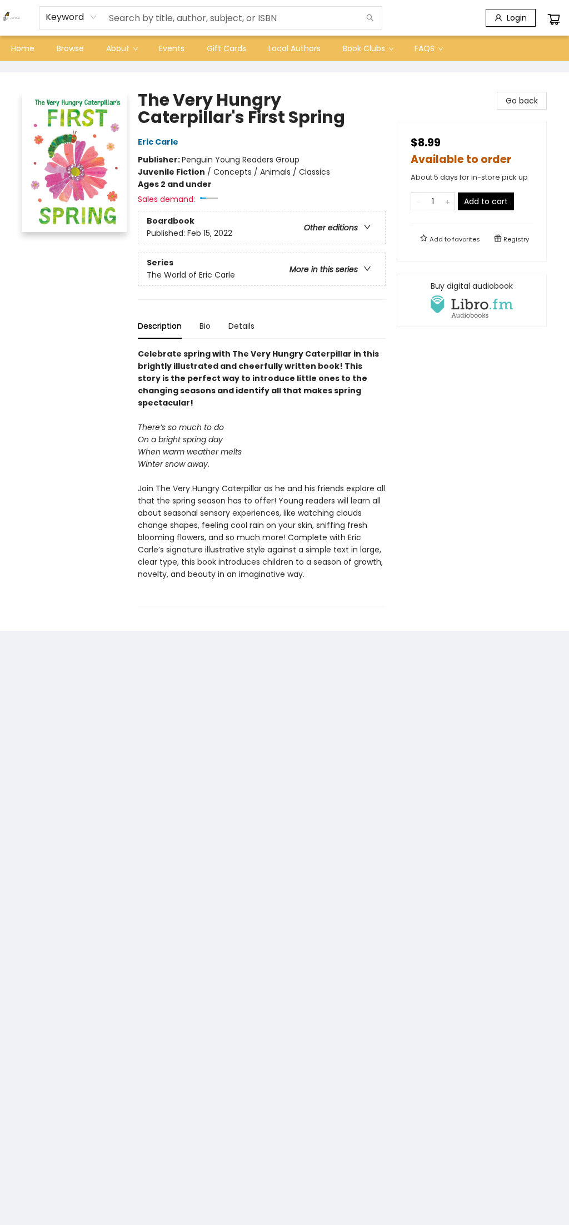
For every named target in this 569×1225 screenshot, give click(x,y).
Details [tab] (241, 326)
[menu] (284, 48)
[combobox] (71, 17)
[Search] (370, 18)
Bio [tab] (205, 326)
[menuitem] (23, 48)
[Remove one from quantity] (418, 201)
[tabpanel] (262, 477)
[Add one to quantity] (448, 201)
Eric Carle (158, 141)
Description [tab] (160, 326)
